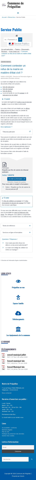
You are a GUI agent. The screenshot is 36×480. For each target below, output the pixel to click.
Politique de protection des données (13, 434)
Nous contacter (7, 393)
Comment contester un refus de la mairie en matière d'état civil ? (16, 53)
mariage (21, 93)
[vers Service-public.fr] (19, 44)
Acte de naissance (8, 87)
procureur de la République (9, 112)
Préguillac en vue (18, 287)
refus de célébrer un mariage (12, 201)
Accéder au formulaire (16, 179)
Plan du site (5, 431)
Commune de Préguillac (15, 5)
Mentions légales (7, 430)
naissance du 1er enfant (10, 95)
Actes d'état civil (14, 51)
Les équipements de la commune (18, 335)
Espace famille (18, 303)
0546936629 (14, 390)
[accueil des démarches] (16, 35)
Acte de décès (7, 91)
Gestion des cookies (8, 435)
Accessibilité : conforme (9, 427)
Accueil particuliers (7, 49)
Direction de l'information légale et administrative (14, 260)
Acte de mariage (8, 89)
